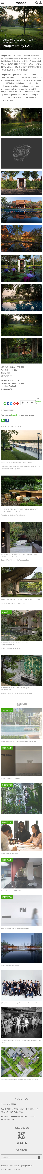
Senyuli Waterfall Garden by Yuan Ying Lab (15, 560)
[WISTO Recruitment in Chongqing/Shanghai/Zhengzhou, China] (21, 1062)
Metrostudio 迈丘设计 (23, 688)
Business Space (6, 554)
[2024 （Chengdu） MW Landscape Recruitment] (21, 910)
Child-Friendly (33, 508)
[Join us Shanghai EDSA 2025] (21, 836)
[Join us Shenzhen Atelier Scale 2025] (21, 798)
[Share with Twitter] (11, 403)
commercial (16, 554)
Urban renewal (16, 462)
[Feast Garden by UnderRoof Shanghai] (21, 491)
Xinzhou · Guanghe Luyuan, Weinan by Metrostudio (17, 693)
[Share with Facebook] (8, 403)
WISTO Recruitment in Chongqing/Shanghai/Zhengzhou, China (19, 1079)
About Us (4, 1166)
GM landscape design (32, 599)
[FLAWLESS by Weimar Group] (21, 625)
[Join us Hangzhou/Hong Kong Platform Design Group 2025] (21, 723)
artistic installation (8, 508)
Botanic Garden (21, 508)
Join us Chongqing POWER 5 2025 (11, 890)
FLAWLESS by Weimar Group (10, 648)
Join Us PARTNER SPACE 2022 (10, 965)
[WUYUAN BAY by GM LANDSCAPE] (21, 582)
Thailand (8, 42)
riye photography (13, 556)
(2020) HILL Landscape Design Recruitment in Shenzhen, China (19, 1003)
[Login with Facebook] (7, 420)
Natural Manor (24, 40)
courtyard (5, 509)
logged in (15, 415)
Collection (38, 401)
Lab (15, 42)
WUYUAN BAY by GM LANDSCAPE (13, 603)
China (24, 462)
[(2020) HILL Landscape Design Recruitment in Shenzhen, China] (21, 985)
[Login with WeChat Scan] (3, 420)
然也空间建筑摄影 (6, 689)
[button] (2, 3)
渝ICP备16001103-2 (27, 1166)
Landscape (9, 40)
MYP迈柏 (29, 462)
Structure (34, 509)
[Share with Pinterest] (17, 403)
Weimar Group (25, 643)
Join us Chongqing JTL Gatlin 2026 (11, 778)
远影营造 (3, 556)
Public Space (5, 462)
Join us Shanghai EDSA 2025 (9, 853)
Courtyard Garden (16, 509)
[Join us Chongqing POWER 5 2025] (21, 873)
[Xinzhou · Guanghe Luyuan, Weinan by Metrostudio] (21, 670)
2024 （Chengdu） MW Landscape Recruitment (15, 928)
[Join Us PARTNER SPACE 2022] (21, 948)
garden (26, 509)
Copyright (14, 1166)
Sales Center (14, 599)
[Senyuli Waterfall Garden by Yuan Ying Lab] (21, 537)
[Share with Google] (14, 403)
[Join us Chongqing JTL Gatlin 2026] (21, 761)
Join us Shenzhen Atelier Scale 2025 (11, 816)
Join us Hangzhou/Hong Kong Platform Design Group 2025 (18, 741)
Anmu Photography (7, 644)
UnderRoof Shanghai (13, 511)
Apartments (5, 599)
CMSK (18, 643)
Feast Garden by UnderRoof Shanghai (13, 515)
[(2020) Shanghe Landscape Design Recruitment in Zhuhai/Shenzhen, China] (21, 1022)
